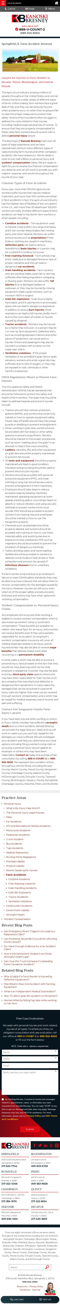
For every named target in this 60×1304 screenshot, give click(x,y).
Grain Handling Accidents (22, 888)
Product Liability (15, 866)
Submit (30, 1129)
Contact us (21, 755)
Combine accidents (17, 223)
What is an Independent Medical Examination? (30, 991)
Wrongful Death (15, 914)
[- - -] (3, 3)
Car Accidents (13, 821)
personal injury (18, 135)
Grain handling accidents (20, 270)
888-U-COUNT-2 (32, 29)
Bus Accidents (14, 843)
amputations (38, 237)
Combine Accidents (19, 879)
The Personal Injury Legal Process (25, 812)
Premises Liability (15, 861)
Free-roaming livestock (19, 255)
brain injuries (28, 248)
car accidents (26, 266)
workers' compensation (16, 162)
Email (31, 9)
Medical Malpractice (17, 852)
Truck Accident (14, 839)
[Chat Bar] (30, 1299)
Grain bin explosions (17, 299)
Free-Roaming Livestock (21, 883)
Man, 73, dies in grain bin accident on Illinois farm (30, 996)
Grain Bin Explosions (19, 892)
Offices (51, 9)
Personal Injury (12, 804)
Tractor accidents (16, 324)
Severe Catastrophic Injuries (21, 870)
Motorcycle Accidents (18, 830)
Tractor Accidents (18, 897)
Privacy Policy (34, 1116)
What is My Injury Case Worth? (23, 808)
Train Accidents (14, 848)
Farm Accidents (16, 874)
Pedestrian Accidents (18, 835)
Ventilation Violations (20, 901)
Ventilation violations (18, 353)
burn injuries (36, 310)
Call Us (11, 9)
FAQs (9, 817)
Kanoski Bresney (31, 141)
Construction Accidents (19, 906)
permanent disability (31, 654)
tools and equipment (21, 460)
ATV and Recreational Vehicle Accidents (28, 826)
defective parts (14, 245)
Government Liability (17, 910)
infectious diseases (17, 565)
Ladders (10, 450)
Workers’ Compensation (17, 919)
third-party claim (23, 674)
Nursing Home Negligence (21, 857)
